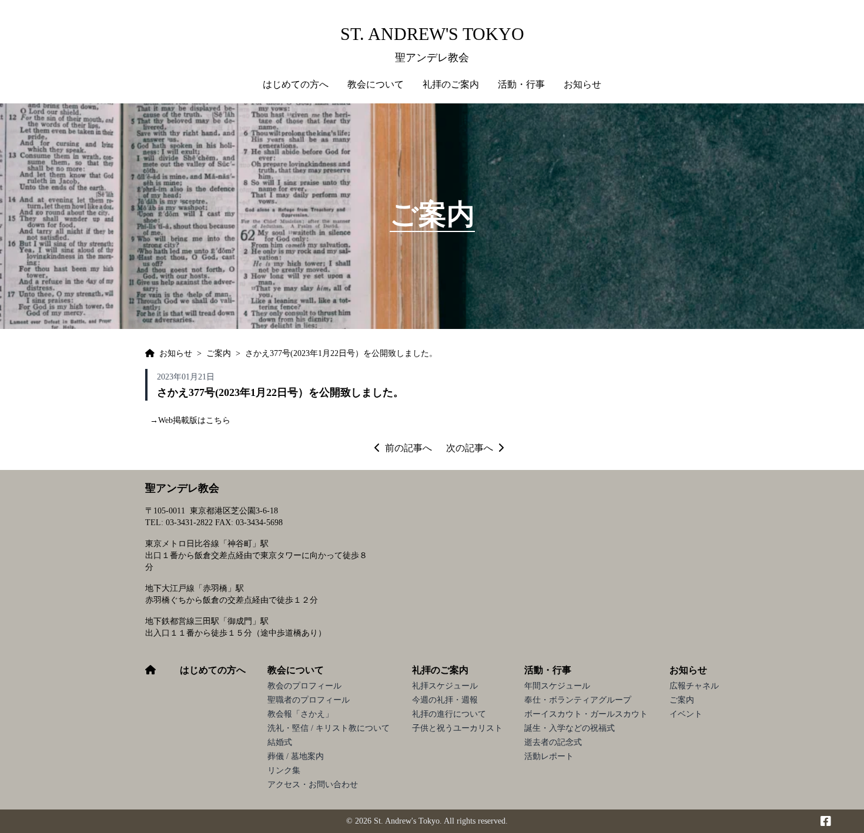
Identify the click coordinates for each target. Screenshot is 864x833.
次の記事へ (469, 448)
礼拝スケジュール (445, 685)
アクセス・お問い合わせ (312, 784)
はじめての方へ (296, 84)
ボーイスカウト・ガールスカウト (586, 714)
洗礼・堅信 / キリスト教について (328, 728)
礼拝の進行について (449, 714)
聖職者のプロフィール (308, 700)
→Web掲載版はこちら (190, 420)
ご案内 (681, 700)
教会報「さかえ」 (300, 714)
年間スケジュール (557, 685)
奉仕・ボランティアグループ (577, 700)
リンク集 (283, 770)
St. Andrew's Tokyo (432, 33)
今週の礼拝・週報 (445, 700)
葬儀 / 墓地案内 (295, 756)
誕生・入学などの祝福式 (569, 728)
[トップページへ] (150, 354)
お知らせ (688, 670)
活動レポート (549, 756)
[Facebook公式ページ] (826, 821)
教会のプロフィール (304, 685)
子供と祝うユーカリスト (457, 728)
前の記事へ (408, 448)
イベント (685, 714)
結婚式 (279, 742)
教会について (295, 670)
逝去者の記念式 (553, 742)
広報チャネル (694, 685)
